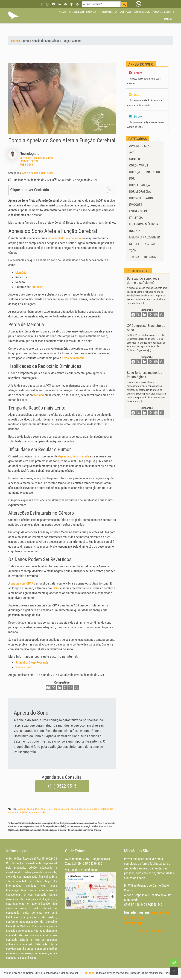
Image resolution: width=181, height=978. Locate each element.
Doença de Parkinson (144, 172)
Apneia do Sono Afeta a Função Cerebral (48, 809)
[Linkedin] (59, 4)
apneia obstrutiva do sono (64, 238)
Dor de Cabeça (139, 185)
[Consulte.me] (77, 4)
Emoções (135, 204)
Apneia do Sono (31, 173)
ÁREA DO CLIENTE (163, 11)
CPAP (55, 588)
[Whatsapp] (76, 687)
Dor (132, 178)
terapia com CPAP (22, 583)
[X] (53, 687)
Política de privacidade (149, 931)
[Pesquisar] (124, 4)
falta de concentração (34, 812)
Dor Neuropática (141, 198)
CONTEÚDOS (142, 11)
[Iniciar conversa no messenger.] (65, 4)
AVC (131, 152)
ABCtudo (89, 973)
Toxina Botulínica (142, 257)
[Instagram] (47, 4)
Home (15, 41)
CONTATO (168, 19)
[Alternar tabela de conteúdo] (108, 190)
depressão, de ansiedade (73, 456)
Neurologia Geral (142, 244)
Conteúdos (47, 173)
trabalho (38, 395)
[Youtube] (53, 4)
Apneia (21, 809)
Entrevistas (138, 211)
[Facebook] (42, 4)
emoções (37, 287)
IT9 (80, 973)
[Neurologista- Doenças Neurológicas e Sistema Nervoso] (13, 15)
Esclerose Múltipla (143, 224)
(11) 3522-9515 (62, 786)
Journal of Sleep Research (31, 662)
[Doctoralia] (71, 4)
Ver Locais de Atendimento (81, 870)
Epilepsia (136, 218)
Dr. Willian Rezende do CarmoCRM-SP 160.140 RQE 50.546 (36, 161)
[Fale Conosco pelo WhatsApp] (138, 4)
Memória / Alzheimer (144, 237)
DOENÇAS (125, 11)
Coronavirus (138, 165)
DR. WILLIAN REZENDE (82, 11)
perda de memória (73, 358)
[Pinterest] (65, 687)
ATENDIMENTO (108, 11)
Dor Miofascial (140, 191)
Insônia (134, 231)
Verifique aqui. (134, 923)
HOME (62, 11)
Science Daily (23, 667)
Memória (21, 272)
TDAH (132, 250)
